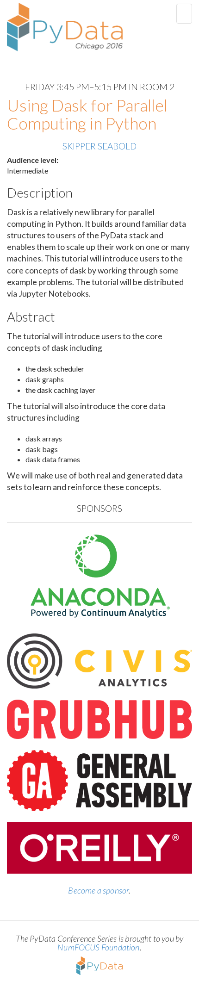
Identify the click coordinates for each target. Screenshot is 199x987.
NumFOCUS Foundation (98, 947)
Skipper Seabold (99, 146)
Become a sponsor (98, 890)
